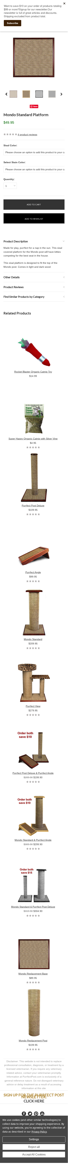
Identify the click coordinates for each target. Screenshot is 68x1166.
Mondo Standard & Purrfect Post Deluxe (33, 906)
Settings (34, 1139)
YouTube (42, 1113)
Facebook (24, 1113)
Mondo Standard (33, 639)
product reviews (27, 134)
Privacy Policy (39, 1131)
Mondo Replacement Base (33, 973)
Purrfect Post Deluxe (33, 505)
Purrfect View (33, 706)
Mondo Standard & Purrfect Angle (33, 840)
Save (35, 106)
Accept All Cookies (34, 1154)
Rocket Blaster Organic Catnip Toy (33, 371)
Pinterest (36, 1113)
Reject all (34, 1146)
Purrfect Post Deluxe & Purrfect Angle (33, 773)
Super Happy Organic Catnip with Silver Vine (33, 438)
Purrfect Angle (33, 572)
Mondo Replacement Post (33, 1040)
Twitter (30, 1113)
